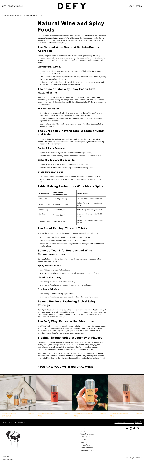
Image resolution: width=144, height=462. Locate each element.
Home (4, 15)
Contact (83, 431)
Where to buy (85, 437)
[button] (139, 6)
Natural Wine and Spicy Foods (30, 15)
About (83, 428)
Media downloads (87, 450)
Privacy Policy (86, 445)
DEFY (7, 456)
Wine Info (12, 15)
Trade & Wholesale (87, 434)
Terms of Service (87, 447)
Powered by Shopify (8, 459)
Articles (83, 439)
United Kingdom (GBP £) (133, 458)
